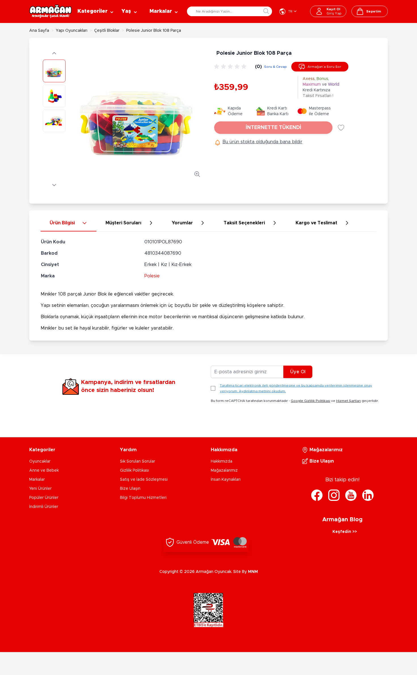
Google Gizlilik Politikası (310, 400)
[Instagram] (334, 495)
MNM (253, 572)
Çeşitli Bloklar (106, 31)
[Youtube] (351, 495)
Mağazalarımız (224, 470)
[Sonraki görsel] (54, 185)
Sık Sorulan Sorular (137, 461)
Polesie (152, 276)
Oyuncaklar (39, 461)
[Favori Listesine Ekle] (341, 128)
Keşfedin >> (344, 532)
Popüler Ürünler (43, 498)
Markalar (37, 480)
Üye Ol (298, 372)
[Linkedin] (368, 495)
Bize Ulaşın (130, 489)
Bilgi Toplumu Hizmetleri (143, 498)
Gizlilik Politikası (134, 470)
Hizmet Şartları (348, 400)
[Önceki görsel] (54, 53)
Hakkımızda (221, 461)
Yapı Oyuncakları (71, 31)
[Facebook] (317, 495)
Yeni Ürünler (40, 489)
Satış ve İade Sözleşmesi (144, 480)
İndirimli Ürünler (43, 507)
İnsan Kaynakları (226, 480)
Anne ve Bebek (44, 470)
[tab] (68, 223)
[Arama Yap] (266, 11)
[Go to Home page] (50, 11)
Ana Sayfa (39, 31)
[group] (231, 66)
